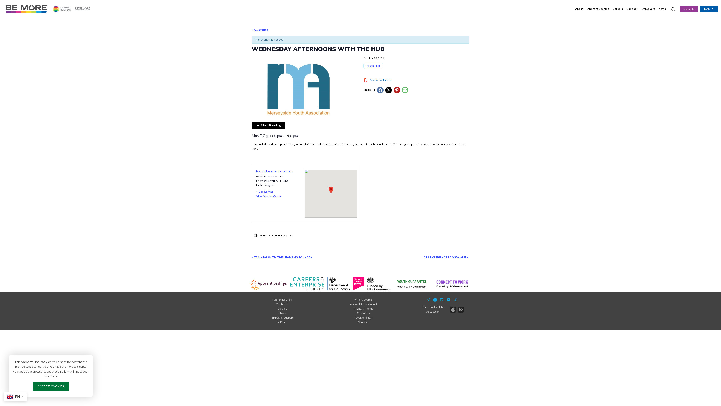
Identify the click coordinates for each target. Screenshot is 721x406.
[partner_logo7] (452, 283)
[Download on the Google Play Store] (461, 310)
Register (688, 9)
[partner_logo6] (412, 283)
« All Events (260, 30)
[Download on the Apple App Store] (453, 310)
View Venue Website (269, 196)
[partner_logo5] (379, 283)
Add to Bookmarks (381, 80)
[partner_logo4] (358, 283)
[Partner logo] (71, 9)
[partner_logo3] (338, 283)
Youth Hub (373, 66)
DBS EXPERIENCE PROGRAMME (445, 257)
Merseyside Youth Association (274, 171)
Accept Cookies (50, 386)
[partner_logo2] (307, 283)
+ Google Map (264, 192)
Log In (708, 9)
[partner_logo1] (268, 283)
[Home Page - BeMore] (26, 9)
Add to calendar (273, 235)
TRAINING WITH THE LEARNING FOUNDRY (282, 257)
